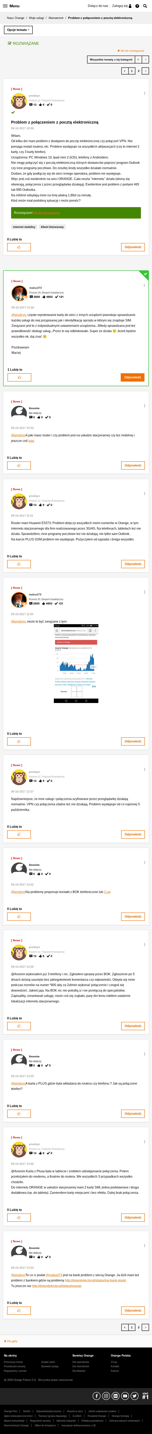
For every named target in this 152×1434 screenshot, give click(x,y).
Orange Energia (120, 1416)
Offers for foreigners (45, 1425)
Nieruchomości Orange (16, 1425)
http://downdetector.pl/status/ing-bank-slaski (95, 1280)
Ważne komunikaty (14, 1420)
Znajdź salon (48, 1362)
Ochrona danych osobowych (124, 1420)
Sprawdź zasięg (49, 1366)
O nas (114, 1362)
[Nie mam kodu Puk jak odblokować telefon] (138, 59)
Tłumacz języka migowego (52, 1416)
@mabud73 (54, 1275)
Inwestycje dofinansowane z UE (79, 1425)
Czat (107, 892)
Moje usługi (36, 18)
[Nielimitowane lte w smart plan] (145, 59)
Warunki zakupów (66, 1420)
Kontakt (115, 1366)
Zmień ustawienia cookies (102, 1411)
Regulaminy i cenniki (15, 1371)
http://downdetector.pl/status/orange (57, 1286)
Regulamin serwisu (40, 1420)
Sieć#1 (26, 1411)
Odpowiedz (133, 247)
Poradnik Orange (97, 1416)
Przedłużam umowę (14, 1366)
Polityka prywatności (93, 1420)
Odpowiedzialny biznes (48, 1411)
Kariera (115, 1371)
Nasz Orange (15, 18)
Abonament (55, 18)
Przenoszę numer (13, 1362)
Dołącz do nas (98, 5)
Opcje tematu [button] (17, 30)
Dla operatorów (80, 1362)
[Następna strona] (145, 70)
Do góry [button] (12, 1341)
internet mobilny (24, 226)
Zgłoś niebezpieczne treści (18, 1416)
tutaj (31, 440)
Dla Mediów (78, 1371)
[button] (145, 93)
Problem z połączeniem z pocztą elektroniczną (54, 122)
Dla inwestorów (80, 1366)
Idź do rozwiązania (132, 50)
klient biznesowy (52, 226)
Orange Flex (10, 1411)
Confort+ (77, 1416)
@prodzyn (18, 315)
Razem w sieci (75, 1411)
